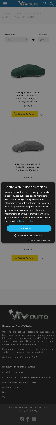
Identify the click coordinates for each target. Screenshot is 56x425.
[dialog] (28, 212)
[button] (28, 235)
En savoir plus (26, 220)
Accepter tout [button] (29, 228)
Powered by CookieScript (39, 240)
